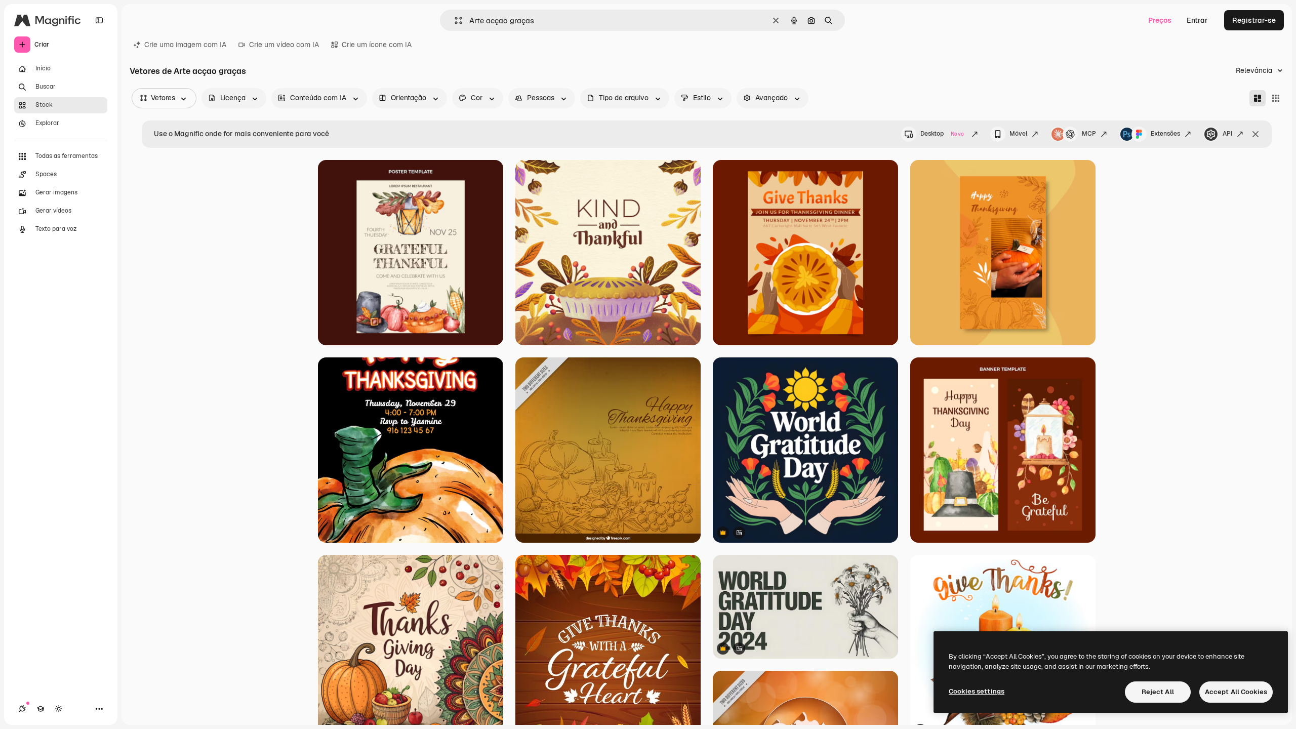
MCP (1089, 134)
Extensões (1165, 134)
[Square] (1276, 98)
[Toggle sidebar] (99, 20)
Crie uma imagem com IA (185, 44)
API (1227, 134)
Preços (1159, 20)
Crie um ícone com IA (377, 44)
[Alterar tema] (59, 709)
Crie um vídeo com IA (284, 44)
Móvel (1018, 134)
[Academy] (40, 709)
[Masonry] (1257, 98)
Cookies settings (976, 691)
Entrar (1197, 20)
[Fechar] (1255, 134)
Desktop (942, 134)
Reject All (1158, 691)
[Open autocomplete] (454, 20)
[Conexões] (22, 709)
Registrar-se (1254, 20)
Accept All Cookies (1236, 691)
